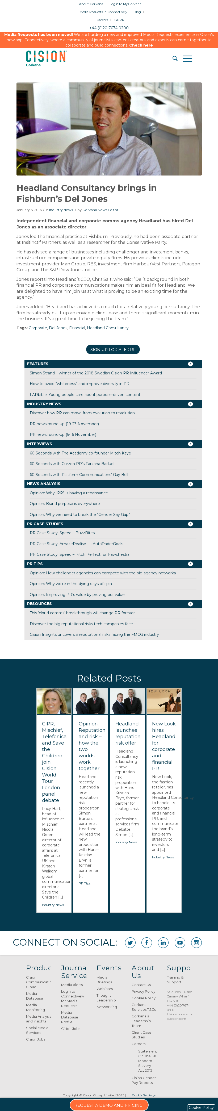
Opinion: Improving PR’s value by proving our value (77, 594)
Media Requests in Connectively (103, 12)
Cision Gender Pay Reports (144, 1080)
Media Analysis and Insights (38, 1018)
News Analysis (43, 483)
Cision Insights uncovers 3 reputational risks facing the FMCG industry (94, 634)
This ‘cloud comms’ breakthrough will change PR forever (82, 613)
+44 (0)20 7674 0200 (109, 28)
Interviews (39, 443)
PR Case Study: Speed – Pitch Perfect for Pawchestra (79, 554)
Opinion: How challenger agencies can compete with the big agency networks (103, 573)
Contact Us (141, 985)
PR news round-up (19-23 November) (64, 423)
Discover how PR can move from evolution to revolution (82, 413)
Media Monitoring (35, 1007)
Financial (77, 327)
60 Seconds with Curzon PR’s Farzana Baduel (72, 463)
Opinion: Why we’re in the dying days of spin (71, 583)
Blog (137, 12)
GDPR (119, 20)
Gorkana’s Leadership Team (141, 1021)
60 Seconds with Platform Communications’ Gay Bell (79, 474)
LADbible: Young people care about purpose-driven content (85, 394)
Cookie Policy (144, 998)
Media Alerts (72, 985)
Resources (39, 603)
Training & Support (175, 979)
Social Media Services (37, 1030)
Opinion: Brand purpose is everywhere (65, 503)
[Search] (172, 58)
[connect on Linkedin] (163, 942)
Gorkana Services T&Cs (144, 1007)
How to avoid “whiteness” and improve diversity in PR (79, 383)
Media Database (34, 995)
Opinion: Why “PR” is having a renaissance (69, 493)
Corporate (38, 327)
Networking (107, 1007)
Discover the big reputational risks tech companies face (81, 623)
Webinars (105, 989)
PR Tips (35, 563)
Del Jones (58, 327)
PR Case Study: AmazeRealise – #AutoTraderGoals (76, 543)
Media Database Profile (69, 1017)
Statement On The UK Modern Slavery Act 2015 (147, 1060)
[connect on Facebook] (146, 942)
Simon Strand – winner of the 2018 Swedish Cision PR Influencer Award (96, 373)
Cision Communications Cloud (38, 982)
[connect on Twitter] (130, 942)
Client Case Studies (141, 1034)
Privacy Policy (143, 991)
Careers (102, 20)
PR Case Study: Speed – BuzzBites (62, 533)
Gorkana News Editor (100, 210)
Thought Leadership (106, 997)
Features (37, 363)
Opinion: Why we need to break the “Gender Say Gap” (80, 514)
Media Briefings (104, 979)
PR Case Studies (45, 523)
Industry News (61, 210)
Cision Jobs (35, 1039)
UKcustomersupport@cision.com (182, 1016)
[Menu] (185, 58)
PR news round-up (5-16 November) (63, 434)
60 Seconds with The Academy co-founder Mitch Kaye (80, 453)
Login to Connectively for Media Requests (72, 998)
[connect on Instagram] (196, 942)
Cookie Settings (144, 1095)
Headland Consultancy (108, 327)
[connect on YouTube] (180, 942)
